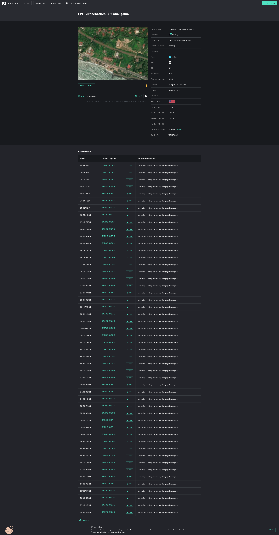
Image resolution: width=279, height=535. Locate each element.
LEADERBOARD (56, 3)
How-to (73, 3)
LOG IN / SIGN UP (269, 3)
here (188, 530)
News (79, 3)
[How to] (146, 96)
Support (85, 3)
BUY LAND (26, 3)
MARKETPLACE (40, 3)
